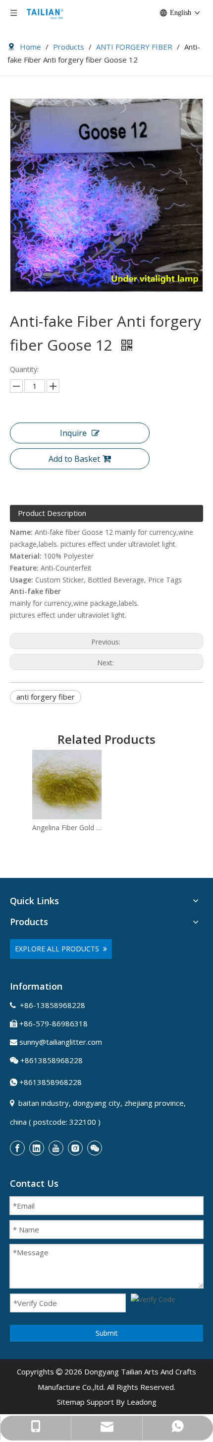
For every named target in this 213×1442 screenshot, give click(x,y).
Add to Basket (74, 458)
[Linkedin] (36, 1148)
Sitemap (71, 1402)
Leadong (142, 1402)
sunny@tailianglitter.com (60, 1042)
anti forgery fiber (45, 697)
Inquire (73, 433)
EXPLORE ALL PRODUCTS (59, 948)
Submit (107, 1333)
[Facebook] (17, 1148)
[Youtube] (56, 1148)
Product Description (52, 513)
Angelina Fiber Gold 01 (67, 827)
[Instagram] (75, 1148)
